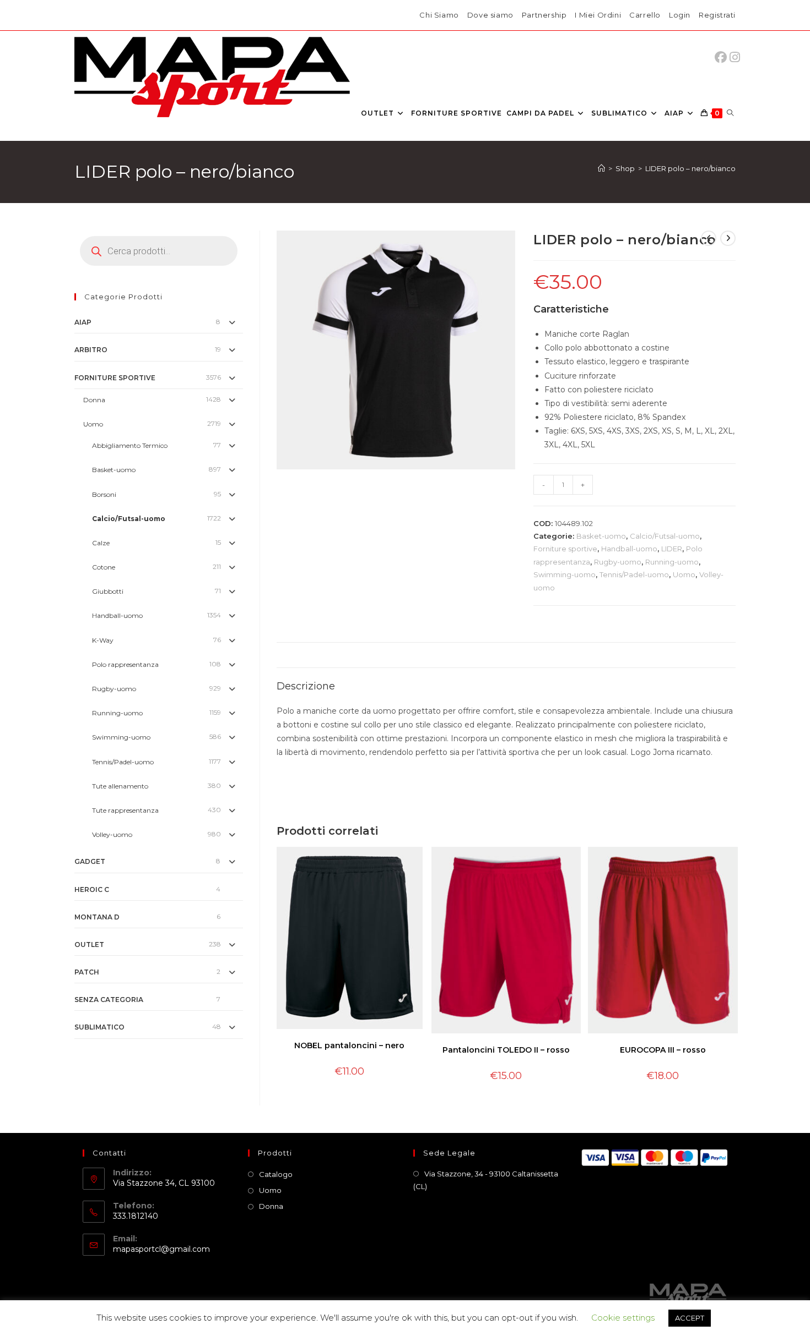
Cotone (103, 567)
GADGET (89, 861)
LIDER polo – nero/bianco (690, 168)
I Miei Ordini (598, 14)
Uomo (684, 574)
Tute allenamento (120, 786)
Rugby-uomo (617, 561)
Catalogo (276, 1174)
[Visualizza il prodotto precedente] (708, 238)
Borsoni (104, 494)
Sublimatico (99, 1027)
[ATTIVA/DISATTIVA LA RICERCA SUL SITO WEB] (730, 113)
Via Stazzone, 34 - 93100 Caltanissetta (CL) (485, 1180)
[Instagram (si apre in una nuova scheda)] (735, 57)
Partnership (544, 14)
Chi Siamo (438, 14)
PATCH (86, 972)
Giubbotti (107, 591)
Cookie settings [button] (623, 1317)
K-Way (103, 640)
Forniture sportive (565, 548)
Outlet (89, 944)
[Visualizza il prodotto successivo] (728, 238)
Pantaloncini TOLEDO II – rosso (506, 1050)
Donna (94, 400)
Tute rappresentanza (125, 810)
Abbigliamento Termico (130, 445)
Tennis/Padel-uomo (634, 574)
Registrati (717, 14)
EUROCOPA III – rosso (663, 1050)
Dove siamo (490, 14)
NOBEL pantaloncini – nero (349, 1045)
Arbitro (90, 350)
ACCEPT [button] (689, 1317)
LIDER (671, 548)
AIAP (82, 322)
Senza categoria (108, 999)
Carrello (645, 14)
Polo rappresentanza (125, 664)
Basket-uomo (601, 536)
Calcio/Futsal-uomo (665, 536)
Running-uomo (672, 561)
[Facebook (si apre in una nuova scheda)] (723, 57)
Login (679, 14)
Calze (101, 543)
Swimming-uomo (564, 574)
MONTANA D (97, 917)
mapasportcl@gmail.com (161, 1249)
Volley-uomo (112, 834)
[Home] (601, 168)
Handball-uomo (629, 548)
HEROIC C (91, 889)
